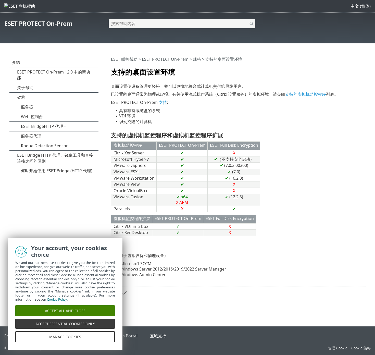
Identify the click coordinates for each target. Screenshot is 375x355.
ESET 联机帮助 (124, 59)
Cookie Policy (57, 299)
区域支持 (158, 336)
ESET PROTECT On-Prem (38, 23)
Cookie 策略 (361, 348)
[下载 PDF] (355, 69)
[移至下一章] (124, 293)
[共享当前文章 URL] (347, 69)
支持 (163, 102)
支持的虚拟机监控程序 (305, 94)
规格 (197, 59)
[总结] (363, 69)
